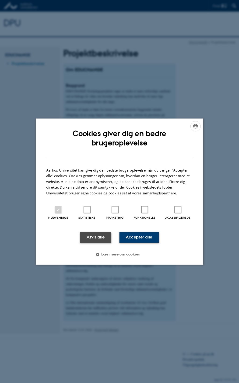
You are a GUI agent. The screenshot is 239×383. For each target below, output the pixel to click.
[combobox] (195, 126)
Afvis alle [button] (96, 237)
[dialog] (119, 191)
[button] (119, 254)
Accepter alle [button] (139, 237)
